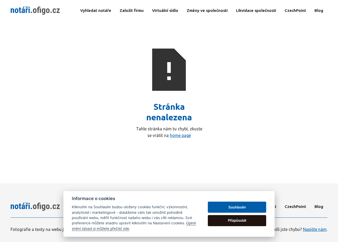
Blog (318, 10)
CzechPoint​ (295, 10)
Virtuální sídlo (165, 10)
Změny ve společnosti (207, 10)
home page (180, 135)
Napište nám (315, 229)
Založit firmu (132, 10)
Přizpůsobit (237, 220)
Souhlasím (237, 207)
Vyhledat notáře (95, 10)
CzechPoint (295, 206)
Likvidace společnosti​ (256, 10)
